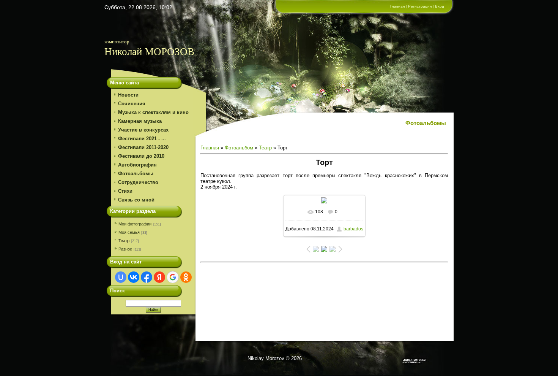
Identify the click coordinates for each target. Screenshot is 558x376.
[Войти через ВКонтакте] (133, 277)
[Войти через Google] (173, 277)
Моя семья (129, 232)
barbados (353, 229)
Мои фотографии (134, 224)
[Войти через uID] (120, 277)
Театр (123, 240)
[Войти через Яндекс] (159, 277)
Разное (125, 249)
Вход (439, 6)
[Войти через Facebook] (146, 277)
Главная (397, 6)
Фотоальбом (239, 148)
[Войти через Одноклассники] (186, 277)
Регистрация (420, 6)
